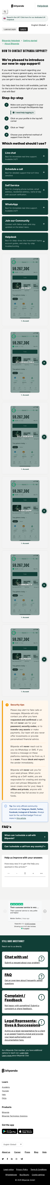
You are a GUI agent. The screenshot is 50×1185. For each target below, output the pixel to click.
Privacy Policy (22, 1169)
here (26, 1053)
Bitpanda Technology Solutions (14, 1116)
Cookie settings (38, 1175)
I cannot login (10, 29)
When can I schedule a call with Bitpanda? (25, 836)
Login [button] (22, 1053)
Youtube (5, 1091)
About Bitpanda (11, 43)
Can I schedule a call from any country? (25, 846)
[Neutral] (25, 873)
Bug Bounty (24, 1175)
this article (21, 818)
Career (17, 1152)
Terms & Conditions (39, 1169)
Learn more (7, 1055)
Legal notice (8, 1169)
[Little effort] (33, 873)
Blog (36, 1152)
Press (27, 1152)
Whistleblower (11, 1175)
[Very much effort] (8, 873)
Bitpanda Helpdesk (11, 40)
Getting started (30, 40)
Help (4, 1094)
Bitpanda (5, 1112)
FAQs (4, 1098)
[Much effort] (17, 873)
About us (6, 1152)
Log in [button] (23, 29)
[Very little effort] (41, 873)
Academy (6, 1087)
